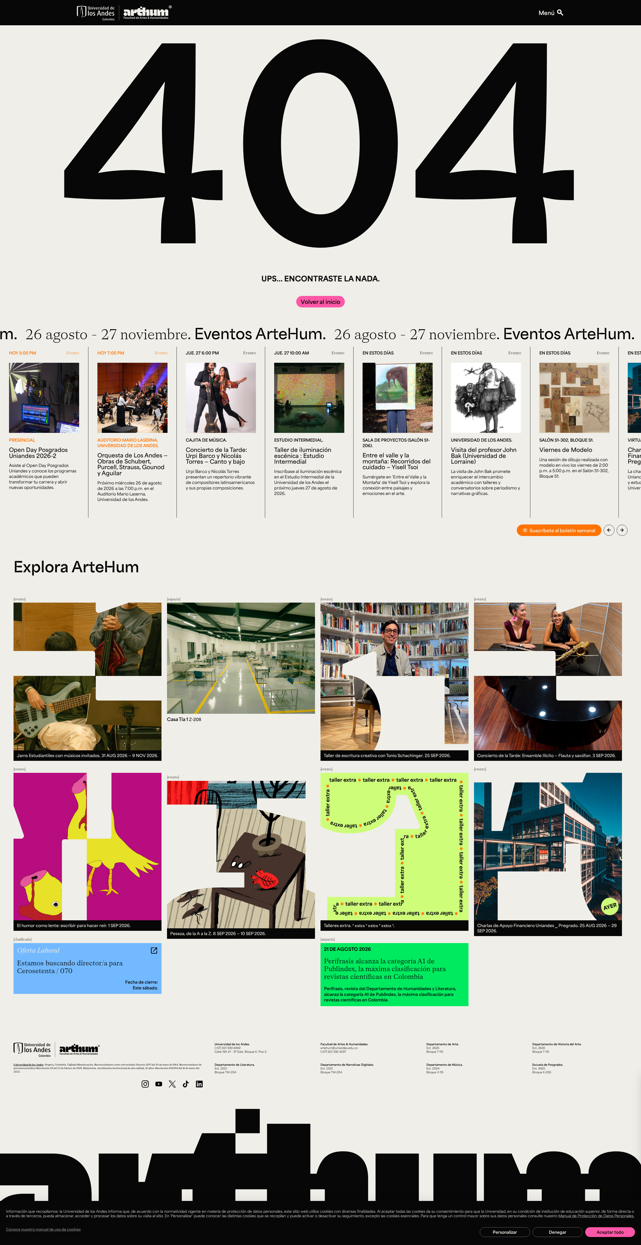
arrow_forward (622, 530)
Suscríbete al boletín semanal (562, 530)
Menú (547, 13)
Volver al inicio (320, 301)
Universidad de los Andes (29, 1064)
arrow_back (609, 530)
